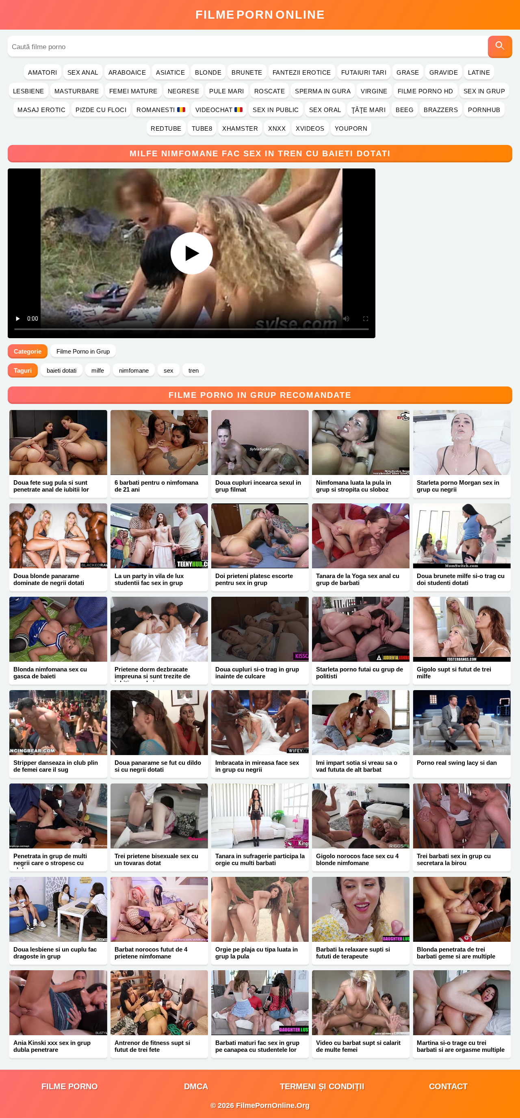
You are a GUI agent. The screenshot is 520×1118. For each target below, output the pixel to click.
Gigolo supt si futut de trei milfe (454, 673)
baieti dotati (61, 370)
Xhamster (240, 128)
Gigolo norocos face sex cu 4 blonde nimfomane (357, 859)
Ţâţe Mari (368, 109)
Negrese (183, 91)
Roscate (269, 91)
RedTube (166, 128)
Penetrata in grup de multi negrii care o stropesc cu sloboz (50, 863)
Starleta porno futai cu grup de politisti (359, 673)
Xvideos (310, 128)
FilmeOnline (260, 14)
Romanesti (155, 109)
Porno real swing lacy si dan (457, 762)
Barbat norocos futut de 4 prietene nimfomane (151, 953)
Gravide (443, 72)
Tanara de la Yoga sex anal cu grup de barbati (357, 579)
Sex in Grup (484, 91)
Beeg (405, 109)
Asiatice (170, 72)
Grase (407, 72)
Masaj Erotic (41, 109)
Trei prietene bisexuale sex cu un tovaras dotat (156, 859)
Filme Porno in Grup (83, 351)
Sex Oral (325, 109)
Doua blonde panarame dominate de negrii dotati (48, 579)
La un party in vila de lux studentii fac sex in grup (149, 579)
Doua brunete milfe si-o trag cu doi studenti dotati (461, 579)
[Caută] (500, 47)
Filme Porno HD (425, 91)
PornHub (484, 109)
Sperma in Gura (323, 91)
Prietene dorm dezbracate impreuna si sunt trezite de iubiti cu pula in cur (152, 676)
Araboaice (127, 72)
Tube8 (202, 128)
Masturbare (76, 91)
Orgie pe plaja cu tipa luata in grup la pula (256, 953)
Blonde (208, 72)
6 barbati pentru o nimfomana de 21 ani (156, 486)
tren (193, 370)
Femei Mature (133, 91)
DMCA (196, 1086)
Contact (448, 1086)
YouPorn (351, 128)
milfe (97, 370)
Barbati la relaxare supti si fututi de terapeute (353, 953)
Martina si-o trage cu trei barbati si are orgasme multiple (461, 1046)
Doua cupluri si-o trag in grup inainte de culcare (257, 673)
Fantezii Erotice (302, 72)
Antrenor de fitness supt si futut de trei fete (152, 1046)
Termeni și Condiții (322, 1086)
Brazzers (441, 109)
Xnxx (277, 128)
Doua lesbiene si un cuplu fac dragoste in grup (55, 953)
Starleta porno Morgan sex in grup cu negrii (458, 486)
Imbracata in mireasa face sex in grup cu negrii (257, 766)
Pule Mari (226, 91)
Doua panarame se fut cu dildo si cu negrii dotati (158, 766)
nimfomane (134, 370)
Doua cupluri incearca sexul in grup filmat (258, 486)
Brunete (247, 72)
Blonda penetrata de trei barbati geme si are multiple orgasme (456, 956)
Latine (479, 72)
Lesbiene (28, 91)
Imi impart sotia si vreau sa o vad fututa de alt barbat (356, 766)
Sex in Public (276, 109)
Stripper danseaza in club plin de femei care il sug (55, 766)
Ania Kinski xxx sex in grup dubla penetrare (52, 1046)
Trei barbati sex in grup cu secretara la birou (454, 859)
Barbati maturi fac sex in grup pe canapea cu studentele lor (257, 1046)
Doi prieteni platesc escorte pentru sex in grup (254, 579)
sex (168, 370)
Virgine (374, 91)
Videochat (214, 109)
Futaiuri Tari (364, 72)
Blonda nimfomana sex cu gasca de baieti (50, 673)
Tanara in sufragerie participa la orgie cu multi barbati (260, 859)
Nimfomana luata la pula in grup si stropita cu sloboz (353, 486)
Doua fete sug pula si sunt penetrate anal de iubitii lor (51, 486)
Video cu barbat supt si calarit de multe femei (358, 1046)
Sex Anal (82, 72)
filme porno (69, 1086)
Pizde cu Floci (101, 109)
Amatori (42, 72)
